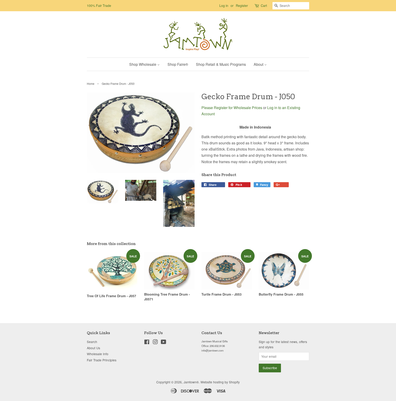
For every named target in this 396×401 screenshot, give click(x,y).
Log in (223, 5)
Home (90, 83)
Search (92, 341)
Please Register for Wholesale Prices (231, 107)
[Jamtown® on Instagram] (155, 342)
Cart (264, 5)
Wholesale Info (97, 354)
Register (242, 5)
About (259, 64)
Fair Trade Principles (101, 360)
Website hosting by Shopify (220, 382)
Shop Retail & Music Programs (221, 64)
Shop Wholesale (143, 64)
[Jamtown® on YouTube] (163, 342)
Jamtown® (191, 382)
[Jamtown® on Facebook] (146, 342)
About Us (93, 348)
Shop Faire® (178, 64)
